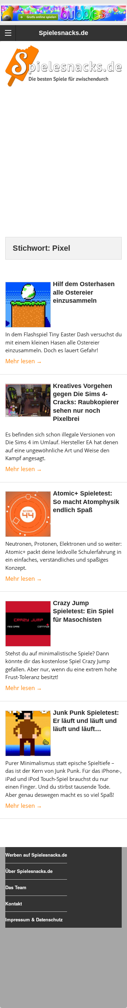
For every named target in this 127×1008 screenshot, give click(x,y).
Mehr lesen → (23, 361)
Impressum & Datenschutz (34, 919)
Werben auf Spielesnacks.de (36, 854)
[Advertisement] (63, 170)
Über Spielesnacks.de (29, 871)
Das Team (15, 887)
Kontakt (13, 903)
